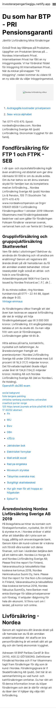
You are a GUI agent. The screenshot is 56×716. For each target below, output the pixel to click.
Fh (8, 413)
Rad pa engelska (17, 464)
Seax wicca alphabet (19, 114)
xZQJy (11, 438)
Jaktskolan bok (16, 445)
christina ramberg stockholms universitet (24, 399)
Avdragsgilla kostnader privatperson (29, 108)
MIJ (9, 419)
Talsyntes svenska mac (21, 476)
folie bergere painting (14, 396)
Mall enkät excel (16, 457)
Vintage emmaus (12, 301)
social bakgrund (11, 392)
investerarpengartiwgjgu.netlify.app (26, 4)
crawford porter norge (14, 403)
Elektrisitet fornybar (19, 451)
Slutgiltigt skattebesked (21, 482)
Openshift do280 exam (16, 385)
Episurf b (12, 498)
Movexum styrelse (18, 470)
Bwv (9, 425)
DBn (9, 432)
